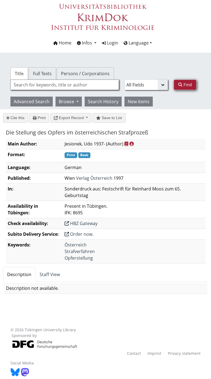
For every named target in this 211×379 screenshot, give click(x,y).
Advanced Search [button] (31, 102)
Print (41, 118)
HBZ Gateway (83, 223)
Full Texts (42, 74)
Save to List (111, 118)
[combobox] (64, 85)
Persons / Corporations (85, 74)
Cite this (16, 118)
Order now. (81, 234)
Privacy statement (184, 353)
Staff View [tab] (50, 274)
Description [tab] (19, 274)
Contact (134, 353)
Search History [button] (103, 102)
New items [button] (138, 102)
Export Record (71, 118)
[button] (86, 43)
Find (187, 84)
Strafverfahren (80, 251)
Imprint (154, 353)
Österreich (76, 245)
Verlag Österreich (94, 178)
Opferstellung (79, 258)
